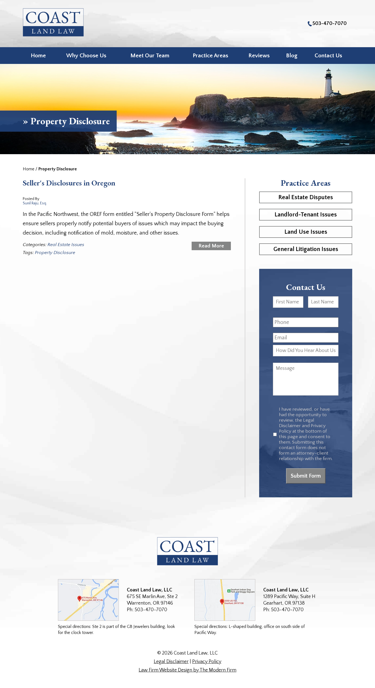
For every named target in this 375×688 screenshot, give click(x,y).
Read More (211, 246)
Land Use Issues (305, 232)
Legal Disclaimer (171, 661)
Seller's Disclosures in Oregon (69, 183)
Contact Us (328, 55)
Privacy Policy (206, 661)
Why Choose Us (86, 55)
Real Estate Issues (65, 244)
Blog (291, 55)
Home (38, 55)
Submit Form (306, 476)
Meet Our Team (149, 55)
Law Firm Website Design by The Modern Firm (187, 670)
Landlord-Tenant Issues (306, 214)
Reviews (259, 55)
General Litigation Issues (305, 249)
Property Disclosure (55, 252)
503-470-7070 (329, 23)
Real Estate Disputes (305, 197)
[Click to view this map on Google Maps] (88, 600)
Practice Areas (210, 55)
